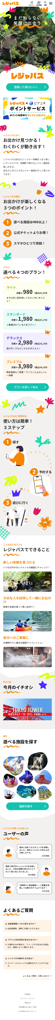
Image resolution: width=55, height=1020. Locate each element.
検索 (45, 5)
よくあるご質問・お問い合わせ (36, 976)
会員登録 (39, 5)
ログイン (31, 5)
